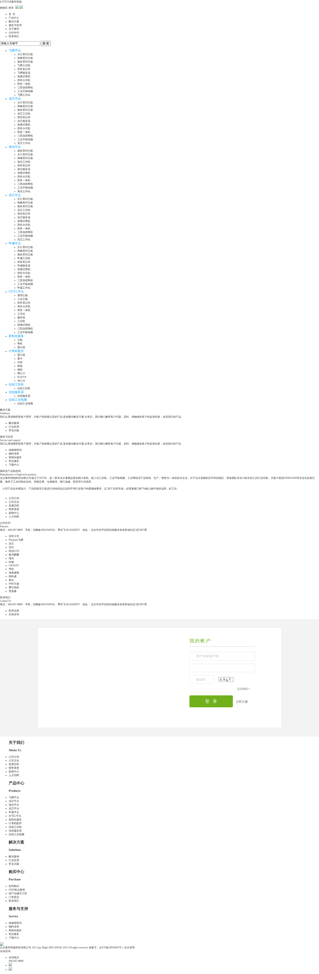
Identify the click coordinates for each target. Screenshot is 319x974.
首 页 (12, 14)
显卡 (20, 358)
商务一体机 (23, 83)
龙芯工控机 (23, 113)
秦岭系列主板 (25, 61)
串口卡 (21, 380)
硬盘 (20, 365)
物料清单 (14, 453)
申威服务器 (23, 265)
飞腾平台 (15, 50)
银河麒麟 (14, 554)
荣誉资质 (14, 509)
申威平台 (15, 243)
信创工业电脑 (18, 399)
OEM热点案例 (17, 889)
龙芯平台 (15, 98)
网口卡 (21, 373)
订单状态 (14, 897)
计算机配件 (16, 351)
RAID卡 (21, 377)
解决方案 (14, 21)
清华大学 (14, 536)
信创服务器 (16, 392)
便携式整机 (23, 76)
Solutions (5, 413)
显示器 (21, 347)
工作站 (21, 313)
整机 (20, 343)
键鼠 (20, 369)
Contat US (5, 600)
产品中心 (14, 17)
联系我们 (14, 36)
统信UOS (14, 550)
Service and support (10, 440)
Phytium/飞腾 (16, 539)
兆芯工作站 (23, 239)
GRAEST (14, 565)
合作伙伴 (14, 32)
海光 (11, 558)
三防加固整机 (25, 87)
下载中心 (14, 464)
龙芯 (11, 543)
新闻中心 (14, 512)
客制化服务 (16, 336)
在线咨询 (14, 614)
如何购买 (14, 886)
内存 (20, 362)
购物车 (4, 7)
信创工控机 (16, 384)
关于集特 (14, 28)
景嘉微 (12, 591)
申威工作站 (23, 287)
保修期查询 (15, 449)
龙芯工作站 (23, 143)
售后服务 (14, 461)
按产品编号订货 (18, 893)
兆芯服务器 (23, 217)
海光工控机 (23, 161)
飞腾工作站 (23, 94)
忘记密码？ (243, 688)
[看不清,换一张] (226, 679)
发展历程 (14, 505)
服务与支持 (15, 25)
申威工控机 (23, 258)
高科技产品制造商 (10, 471)
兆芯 (11, 547)
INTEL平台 (16, 291)
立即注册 (242, 701)
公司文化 (14, 501)
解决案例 (14, 423)
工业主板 (22, 299)
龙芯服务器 (23, 120)
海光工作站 (23, 191)
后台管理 (129, 947)
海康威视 (14, 572)
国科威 (12, 576)
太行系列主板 (25, 54)
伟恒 (11, 569)
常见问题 (14, 430)
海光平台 (15, 147)
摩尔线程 (14, 587)
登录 (11, 7)
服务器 (21, 317)
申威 (11, 562)
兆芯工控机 (23, 210)
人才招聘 (14, 516)
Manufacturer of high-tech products (18, 474)
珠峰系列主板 (25, 58)
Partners (4, 526)
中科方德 (14, 583)
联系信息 (14, 610)
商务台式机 (23, 80)
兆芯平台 (15, 195)
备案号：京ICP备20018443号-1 (106, 947)
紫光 (11, 580)
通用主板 (22, 295)
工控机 (21, 321)
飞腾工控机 (23, 65)
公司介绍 (14, 498)
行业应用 (14, 426)
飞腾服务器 (23, 72)
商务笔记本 (23, 69)
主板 (20, 339)
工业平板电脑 (25, 91)
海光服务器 (23, 169)
